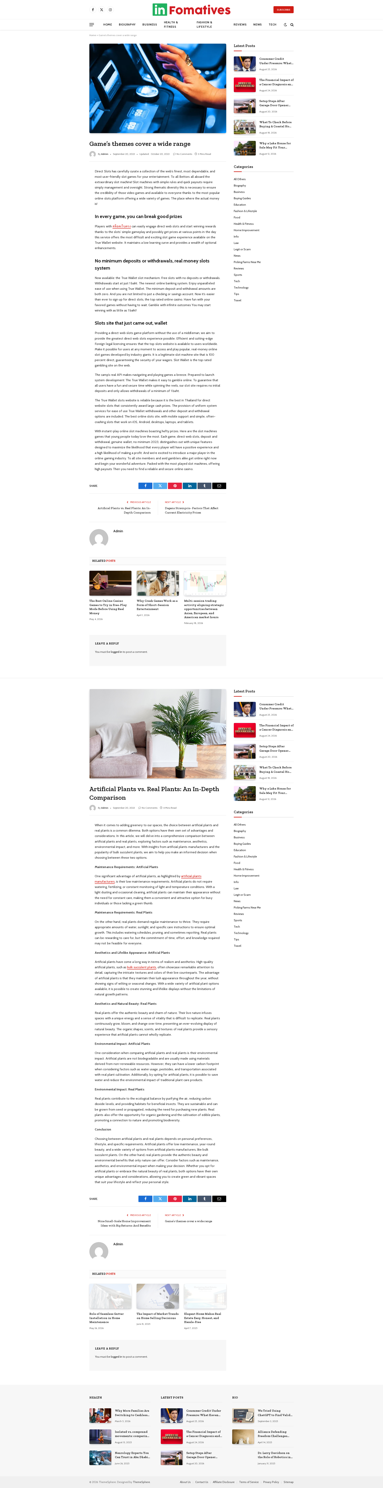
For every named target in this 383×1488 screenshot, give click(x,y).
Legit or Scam (242, 249)
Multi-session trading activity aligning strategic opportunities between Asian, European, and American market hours (204, 609)
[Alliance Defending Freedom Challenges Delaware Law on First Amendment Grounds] (243, 1436)
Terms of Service (249, 1482)
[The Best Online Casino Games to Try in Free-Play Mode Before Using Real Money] (110, 583)
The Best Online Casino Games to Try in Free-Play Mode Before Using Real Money (108, 607)
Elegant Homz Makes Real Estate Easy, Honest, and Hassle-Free (202, 1318)
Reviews (240, 24)
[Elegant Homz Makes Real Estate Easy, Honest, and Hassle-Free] (205, 1296)
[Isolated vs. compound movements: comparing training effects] (100, 1436)
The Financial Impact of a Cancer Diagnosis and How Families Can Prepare (276, 82)
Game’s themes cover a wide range (188, 1221)
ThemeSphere (141, 1482)
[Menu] (91, 24)
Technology (241, 287)
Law (236, 243)
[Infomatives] (191, 10)
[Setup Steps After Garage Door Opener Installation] (245, 106)
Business (149, 24)
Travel (237, 300)
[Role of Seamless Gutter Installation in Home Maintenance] (110, 1296)
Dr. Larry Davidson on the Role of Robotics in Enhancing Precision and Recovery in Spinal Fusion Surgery (275, 1455)
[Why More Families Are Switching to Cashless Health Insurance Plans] (100, 1415)
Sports (238, 275)
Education (240, 204)
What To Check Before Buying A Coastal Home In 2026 (276, 124)
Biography (127, 24)
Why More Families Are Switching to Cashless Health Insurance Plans (132, 1413)
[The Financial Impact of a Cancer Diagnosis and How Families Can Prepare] (245, 85)
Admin (104, 153)
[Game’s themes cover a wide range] (157, 88)
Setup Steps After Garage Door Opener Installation (273, 103)
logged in (116, 652)
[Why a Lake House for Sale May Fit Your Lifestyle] (245, 148)
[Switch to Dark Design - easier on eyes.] (285, 24)
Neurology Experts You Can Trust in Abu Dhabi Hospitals (132, 1455)
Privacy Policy (271, 1482)
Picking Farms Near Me (247, 262)
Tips (236, 294)
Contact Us (201, 1482)
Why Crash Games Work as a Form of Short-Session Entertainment (157, 605)
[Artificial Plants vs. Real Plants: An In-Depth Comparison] (157, 733)
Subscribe (283, 9)
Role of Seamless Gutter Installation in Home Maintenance (106, 1318)
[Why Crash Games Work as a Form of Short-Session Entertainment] (158, 583)
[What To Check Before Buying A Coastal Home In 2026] (245, 127)
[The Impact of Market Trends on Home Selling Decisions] (158, 1296)
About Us (185, 1482)
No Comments (184, 153)
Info (236, 236)
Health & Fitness (171, 24)
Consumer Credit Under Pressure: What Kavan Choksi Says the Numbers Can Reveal (276, 61)
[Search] (292, 24)
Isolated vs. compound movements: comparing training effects (132, 1434)
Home (107, 24)
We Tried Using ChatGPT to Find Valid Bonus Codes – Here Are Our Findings (275, 1413)
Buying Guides (242, 198)
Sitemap (289, 1482)
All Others (240, 179)
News (257, 24)
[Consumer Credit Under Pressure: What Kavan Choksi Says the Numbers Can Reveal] (245, 63)
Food (237, 217)
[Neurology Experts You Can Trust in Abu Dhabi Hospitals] (100, 1458)
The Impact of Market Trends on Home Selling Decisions (158, 1316)
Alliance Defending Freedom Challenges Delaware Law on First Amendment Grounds (274, 1434)
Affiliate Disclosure (224, 1482)
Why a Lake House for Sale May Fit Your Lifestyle (275, 145)
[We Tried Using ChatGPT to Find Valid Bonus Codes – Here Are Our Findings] (243, 1415)
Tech (272, 24)
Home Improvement (246, 230)
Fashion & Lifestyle (204, 24)
